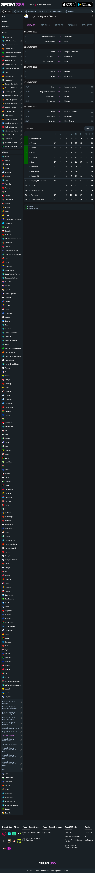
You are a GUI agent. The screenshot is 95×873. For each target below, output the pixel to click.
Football (8, 11)
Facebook (88, 833)
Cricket (71, 11)
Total (87, 128)
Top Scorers (73, 25)
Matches (59, 25)
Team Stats (87, 25)
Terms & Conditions (72, 836)
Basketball (32, 11)
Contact (68, 833)
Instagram (89, 840)
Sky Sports (47, 833)
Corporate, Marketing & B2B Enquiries (31, 839)
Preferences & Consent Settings (71, 846)
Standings (45, 25)
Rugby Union (57, 11)
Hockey (44, 11)
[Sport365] (12, 4)
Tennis (19, 11)
